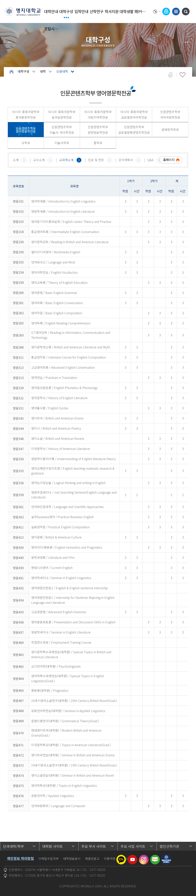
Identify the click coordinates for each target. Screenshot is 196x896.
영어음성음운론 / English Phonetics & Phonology (64, 387)
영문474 (18, 775)
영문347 (18, 448)
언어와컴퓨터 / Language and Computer (58, 805)
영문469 (18, 721)
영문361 (18, 507)
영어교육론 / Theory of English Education (59, 282)
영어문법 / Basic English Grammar (54, 292)
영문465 (18, 690)
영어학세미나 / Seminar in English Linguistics (61, 577)
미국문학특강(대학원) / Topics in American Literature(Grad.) (71, 745)
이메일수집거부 (48, 858)
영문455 (18, 612)
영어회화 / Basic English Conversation (57, 302)
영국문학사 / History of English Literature (59, 397)
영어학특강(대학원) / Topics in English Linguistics (64, 785)
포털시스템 (51, 28)
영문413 (18, 537)
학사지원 (111, 11)
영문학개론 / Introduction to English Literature (63, 211)
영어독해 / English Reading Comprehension (60, 323)
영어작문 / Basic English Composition (56, 313)
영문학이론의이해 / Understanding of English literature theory (73, 458)
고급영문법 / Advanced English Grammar (58, 612)
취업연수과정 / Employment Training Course (61, 642)
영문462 (18, 654)
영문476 (18, 795)
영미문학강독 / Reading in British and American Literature (70, 242)
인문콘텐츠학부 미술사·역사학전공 (62, 130)
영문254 (18, 272)
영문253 (18, 262)
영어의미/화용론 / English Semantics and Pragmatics (66, 547)
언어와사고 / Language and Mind (53, 262)
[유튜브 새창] (132, 857)
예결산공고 (92, 858)
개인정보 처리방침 (20, 858)
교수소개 (39, 160)
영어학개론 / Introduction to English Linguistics (63, 201)
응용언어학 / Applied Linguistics (52, 795)
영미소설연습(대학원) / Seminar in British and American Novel (72, 775)
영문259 (18, 282)
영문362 (18, 517)
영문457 (18, 632)
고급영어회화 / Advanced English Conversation (63, 367)
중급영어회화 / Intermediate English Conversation (65, 231)
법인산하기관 (169, 846)
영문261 (18, 302)
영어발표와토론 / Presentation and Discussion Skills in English (73, 622)
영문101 (18, 201)
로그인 (166, 11)
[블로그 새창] (155, 857)
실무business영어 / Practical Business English (62, 516)
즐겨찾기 (182, 75)
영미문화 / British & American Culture (56, 537)
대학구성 (66, 11)
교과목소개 (66, 160)
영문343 (18, 418)
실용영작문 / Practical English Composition (60, 527)
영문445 (18, 557)
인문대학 (62, 71)
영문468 (18, 710)
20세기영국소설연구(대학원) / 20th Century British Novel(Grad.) (74, 700)
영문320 (18, 388)
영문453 (18, 588)
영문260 (18, 292)
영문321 (18, 398)
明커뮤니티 (142, 11)
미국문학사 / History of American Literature (60, 448)
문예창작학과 (170, 129)
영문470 (18, 733)
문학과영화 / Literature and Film (52, 557)
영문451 (18, 578)
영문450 (18, 567)
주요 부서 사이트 (93, 846)
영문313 (18, 367)
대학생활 (126, 11)
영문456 (18, 622)
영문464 (18, 678)
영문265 (18, 335)
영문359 (18, 494)
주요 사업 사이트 (133, 846)
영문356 (18, 483)
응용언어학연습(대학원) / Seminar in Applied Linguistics (68, 710)
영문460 (18, 642)
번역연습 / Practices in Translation (54, 377)
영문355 (18, 471)
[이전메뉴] (9, 42)
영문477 (18, 806)
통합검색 (185, 11)
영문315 (18, 377)
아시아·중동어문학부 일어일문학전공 (61, 114)
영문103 (18, 221)
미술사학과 (62, 142)
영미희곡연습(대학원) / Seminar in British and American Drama (72, 755)
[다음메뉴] (186, 42)
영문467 (18, 700)
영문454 (18, 600)
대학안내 (51, 11)
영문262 (18, 313)
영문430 (18, 547)
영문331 (18, 408)
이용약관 (109, 858)
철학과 (98, 142)
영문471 (18, 745)
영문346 (18, 438)
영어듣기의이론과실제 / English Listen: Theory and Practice (71, 221)
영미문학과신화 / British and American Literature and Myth (70, 347)
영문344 (18, 428)
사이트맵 (176, 11)
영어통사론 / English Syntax (49, 408)
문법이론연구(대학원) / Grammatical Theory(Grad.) (65, 721)
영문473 (18, 765)
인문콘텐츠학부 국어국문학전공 (170, 114)
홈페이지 (169, 159)
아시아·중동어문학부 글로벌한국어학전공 (134, 114)
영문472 (18, 755)
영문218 (18, 231)
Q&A (150, 160)
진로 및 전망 (96, 160)
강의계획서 (125, 160)
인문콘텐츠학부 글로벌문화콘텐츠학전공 (134, 130)
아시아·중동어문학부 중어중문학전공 (25, 114)
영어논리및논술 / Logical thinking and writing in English (68, 482)
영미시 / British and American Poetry (56, 428)
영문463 (18, 666)
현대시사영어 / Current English (52, 567)
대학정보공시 (71, 858)
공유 (170, 75)
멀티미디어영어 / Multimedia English (55, 252)
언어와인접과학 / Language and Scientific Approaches (67, 506)
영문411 (18, 527)
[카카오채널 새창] (121, 857)
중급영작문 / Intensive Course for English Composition (68, 357)
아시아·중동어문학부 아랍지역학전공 (98, 114)
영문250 (18, 252)
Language (156, 11)
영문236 (18, 242)
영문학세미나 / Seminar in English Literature (61, 632)
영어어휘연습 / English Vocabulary (54, 272)
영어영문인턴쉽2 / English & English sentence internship (69, 588)
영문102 (18, 211)
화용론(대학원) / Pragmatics (49, 690)
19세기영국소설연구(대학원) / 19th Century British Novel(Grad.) (74, 765)
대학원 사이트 (52, 846)
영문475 (18, 785)
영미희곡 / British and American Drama (57, 418)
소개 (16, 160)
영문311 (18, 357)
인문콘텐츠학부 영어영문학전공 (26, 130)
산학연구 (96, 11)
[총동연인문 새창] (166, 857)
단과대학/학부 (13, 846)
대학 (43, 71)
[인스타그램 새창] (144, 857)
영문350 (18, 459)
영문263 (18, 323)
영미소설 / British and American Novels (57, 438)
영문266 (18, 347)
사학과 (25, 142)
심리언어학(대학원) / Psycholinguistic (56, 666)
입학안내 (81, 11)
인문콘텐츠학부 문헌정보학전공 (98, 130)
